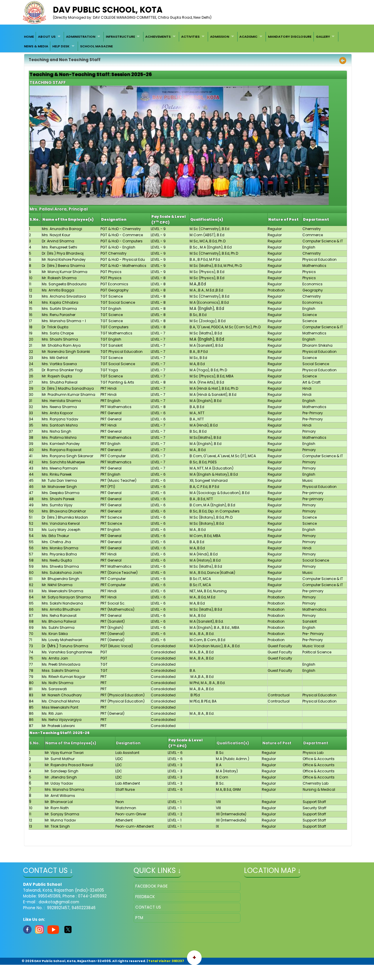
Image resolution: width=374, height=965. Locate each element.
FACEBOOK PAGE (151, 886)
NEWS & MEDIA (36, 46)
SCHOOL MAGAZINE (96, 46)
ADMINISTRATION (80, 36)
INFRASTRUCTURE (120, 36)
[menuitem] (29, 36)
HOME (29, 36)
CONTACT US (148, 907)
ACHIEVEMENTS (158, 36)
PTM (139, 918)
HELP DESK (61, 46)
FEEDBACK (145, 897)
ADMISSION (219, 36)
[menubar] (187, 41)
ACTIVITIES (190, 36)
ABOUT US (47, 36)
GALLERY (323, 36)
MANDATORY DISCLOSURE (289, 36)
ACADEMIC (248, 36)
